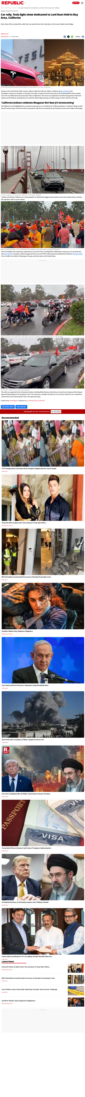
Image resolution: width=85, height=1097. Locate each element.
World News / (8, 8)
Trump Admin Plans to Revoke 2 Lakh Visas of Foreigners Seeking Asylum (26, 848)
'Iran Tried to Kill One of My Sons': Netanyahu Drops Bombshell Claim (25, 685)
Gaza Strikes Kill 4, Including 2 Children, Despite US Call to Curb (23, 740)
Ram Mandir (65, 91)
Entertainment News (7, 525)
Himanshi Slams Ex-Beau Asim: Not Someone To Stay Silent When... (24, 523)
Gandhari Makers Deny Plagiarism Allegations (17, 631)
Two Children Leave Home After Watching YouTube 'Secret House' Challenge (29, 989)
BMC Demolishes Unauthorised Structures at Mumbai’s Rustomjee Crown (26, 577)
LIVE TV (76, 3)
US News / (15, 8)
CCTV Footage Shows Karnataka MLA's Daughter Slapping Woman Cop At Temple (29, 468)
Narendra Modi (77, 254)
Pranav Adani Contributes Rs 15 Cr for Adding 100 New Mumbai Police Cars (27, 956)
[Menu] (81, 3)
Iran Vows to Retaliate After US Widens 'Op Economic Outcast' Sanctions (26, 794)
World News (5, 37)
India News (5, 471)
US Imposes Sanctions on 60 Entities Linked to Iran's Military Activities (25, 902)
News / (3, 8)
